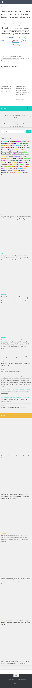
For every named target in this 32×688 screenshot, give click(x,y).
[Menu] (30, 2)
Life (2, 453)
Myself (3, 576)
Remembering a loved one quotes (9, 58)
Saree (2, 369)
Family (26, 152)
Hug (17, 158)
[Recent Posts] (6, 357)
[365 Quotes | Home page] (3, 2)
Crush (2, 659)
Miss (18, 162)
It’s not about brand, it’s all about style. (11, 371)
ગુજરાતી (5, 141)
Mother (3, 337)
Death (3, 6)
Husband (20, 158)
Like (2, 253)
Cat (2, 214)
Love (2, 361)
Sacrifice (9, 168)
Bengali (3, 375)
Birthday (12, 145)
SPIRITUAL (10, 170)
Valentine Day (13, 173)
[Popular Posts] (16, 357)
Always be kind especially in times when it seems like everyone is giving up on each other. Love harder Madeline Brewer (15, 258)
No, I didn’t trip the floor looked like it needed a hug (14, 407)
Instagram (11, 160)
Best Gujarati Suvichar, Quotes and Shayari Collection (15, 397)
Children (3, 294)
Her (12, 158)
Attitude (27, 141)
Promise (27, 164)
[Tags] (26, 357)
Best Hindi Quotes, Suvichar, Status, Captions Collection (15, 390)
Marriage (14, 162)
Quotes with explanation (21, 166)
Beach (3, 143)
